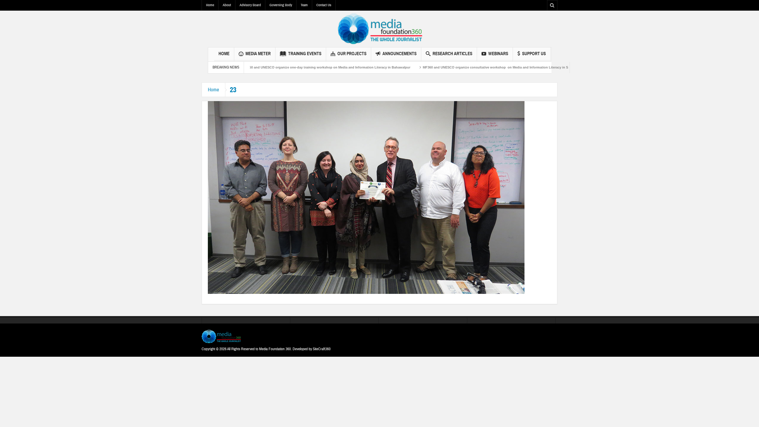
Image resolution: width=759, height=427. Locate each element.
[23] (366, 197)
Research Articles (452, 53)
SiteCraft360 (322, 349)
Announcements (399, 53)
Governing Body (281, 5)
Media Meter (258, 53)
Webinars (498, 53)
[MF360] (379, 28)
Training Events (304, 53)
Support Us (534, 53)
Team (304, 5)
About (227, 5)
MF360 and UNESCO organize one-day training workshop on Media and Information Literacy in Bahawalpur (307, 67)
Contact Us (323, 5)
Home (210, 5)
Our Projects (351, 53)
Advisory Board (250, 5)
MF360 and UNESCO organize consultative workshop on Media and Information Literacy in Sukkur (481, 67)
